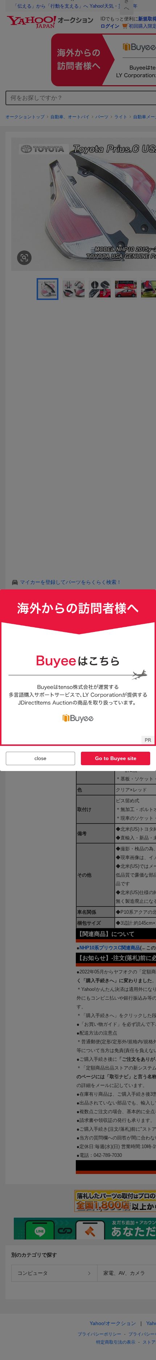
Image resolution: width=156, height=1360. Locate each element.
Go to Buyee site (115, 758)
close (40, 758)
